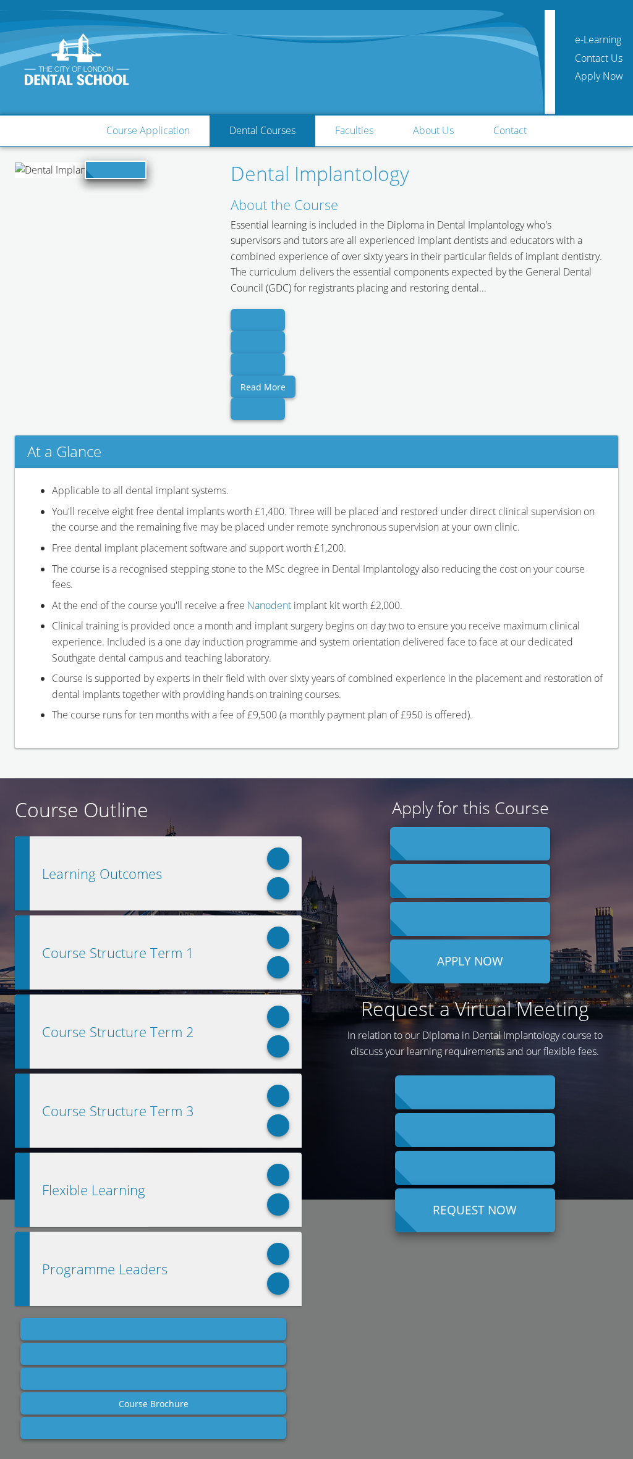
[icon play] (116, 170)
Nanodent (269, 605)
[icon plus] (278, 858)
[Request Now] (475, 1092)
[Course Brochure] (153, 1329)
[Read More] (258, 320)
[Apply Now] (470, 844)
